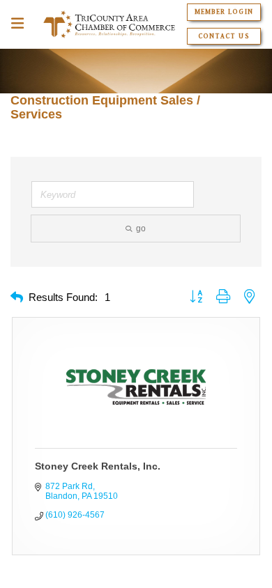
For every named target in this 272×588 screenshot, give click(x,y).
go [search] (141, 228)
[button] (16, 297)
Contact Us (223, 36)
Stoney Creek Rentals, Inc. (97, 466)
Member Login (223, 12)
